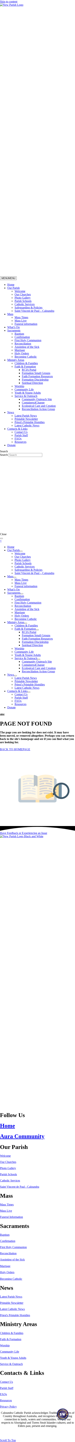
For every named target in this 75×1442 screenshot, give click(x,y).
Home (10, 284)
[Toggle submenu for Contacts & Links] (28, 692)
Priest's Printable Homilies (30, 422)
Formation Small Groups (36, 373)
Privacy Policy (8, 1406)
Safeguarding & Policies (28, 307)
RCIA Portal (29, 369)
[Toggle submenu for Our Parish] (21, 551)
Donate (11, 445)
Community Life (24, 389)
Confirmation (22, 337)
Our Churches (23, 294)
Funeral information (26, 323)
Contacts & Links (17, 428)
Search (4, 454)
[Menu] (1, 538)
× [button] (1, 540)
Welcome (20, 291)
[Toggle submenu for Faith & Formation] (37, 629)
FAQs (18, 438)
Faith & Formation (25, 366)
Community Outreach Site (37, 399)
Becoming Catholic (26, 356)
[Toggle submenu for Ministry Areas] (25, 623)
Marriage (20, 350)
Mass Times (21, 317)
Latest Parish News (26, 415)
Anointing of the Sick (27, 346)
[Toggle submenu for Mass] (14, 577)
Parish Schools (23, 301)
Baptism (19, 333)
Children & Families (26, 363)
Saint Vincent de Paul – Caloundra (34, 310)
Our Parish (13, 287)
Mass (10, 314)
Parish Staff (21, 435)
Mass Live (21, 320)
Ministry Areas (15, 360)
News (10, 412)
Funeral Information (11, 1216)
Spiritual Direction (32, 382)
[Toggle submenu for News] (15, 675)
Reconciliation (23, 343)
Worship (19, 386)
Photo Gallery (23, 297)
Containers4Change (33, 402)
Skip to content (8, 1)
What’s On (13, 327)
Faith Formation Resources (37, 376)
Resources (20, 441)
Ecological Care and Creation (39, 405)
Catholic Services (25, 304)
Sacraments (13, 330)
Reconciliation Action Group (38, 409)
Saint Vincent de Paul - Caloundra (19, 1186)
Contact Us (21, 432)
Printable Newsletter (26, 418)
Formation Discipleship (35, 379)
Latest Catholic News (27, 425)
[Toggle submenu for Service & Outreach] (38, 659)
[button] (23, 833)
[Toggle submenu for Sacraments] (21, 593)
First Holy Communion (28, 340)
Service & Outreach (26, 396)
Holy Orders (22, 353)
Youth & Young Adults (28, 392)
